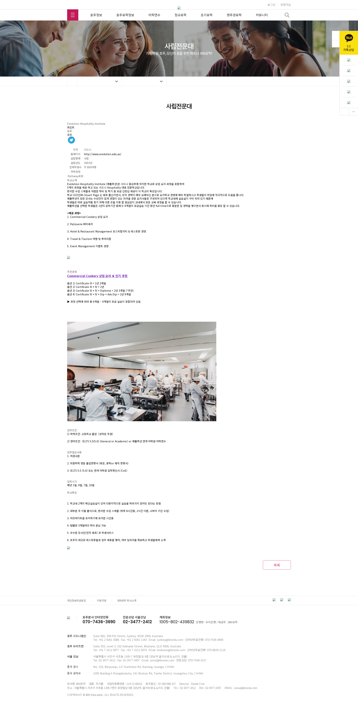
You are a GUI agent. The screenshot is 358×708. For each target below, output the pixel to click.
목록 (277, 565)
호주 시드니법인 (76, 636)
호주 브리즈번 (75, 646)
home (72, 81)
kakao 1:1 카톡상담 (349, 43)
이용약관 (101, 600)
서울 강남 (72, 656)
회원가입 (285, 4)
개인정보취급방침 (76, 600)
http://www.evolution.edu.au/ (102, 154)
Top (344, 111)
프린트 (70, 127)
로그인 (271, 4)
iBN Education (94, 695)
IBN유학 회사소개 (126, 600)
